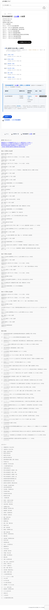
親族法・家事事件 (7, 529)
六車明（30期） (11, 54)
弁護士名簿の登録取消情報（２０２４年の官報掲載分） (12, 209)
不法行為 (5, 548)
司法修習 (5, 491)
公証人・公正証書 (7, 544)
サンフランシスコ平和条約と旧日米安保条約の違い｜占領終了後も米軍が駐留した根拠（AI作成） (23, 401)
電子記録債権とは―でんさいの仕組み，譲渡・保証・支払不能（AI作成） (18, 355)
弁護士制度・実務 (7, 504)
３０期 (30, 133)
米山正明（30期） (11, 68)
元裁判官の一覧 (8, 116)
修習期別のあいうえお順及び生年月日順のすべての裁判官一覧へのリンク (16, 143)
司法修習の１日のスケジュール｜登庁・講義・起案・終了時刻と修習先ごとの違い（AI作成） (22, 390)
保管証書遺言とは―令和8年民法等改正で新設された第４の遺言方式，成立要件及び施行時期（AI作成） (24, 431)
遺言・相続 (6, 527)
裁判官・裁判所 (7, 451)
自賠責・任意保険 (7, 512)
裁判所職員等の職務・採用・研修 (10, 459)
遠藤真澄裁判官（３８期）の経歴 (8, 231)
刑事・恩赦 (6, 532)
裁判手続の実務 (7, 457)
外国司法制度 (6, 468)
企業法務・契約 (7, 550)
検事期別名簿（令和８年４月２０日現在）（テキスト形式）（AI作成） (15, 156)
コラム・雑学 (6, 587)
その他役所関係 (7, 574)
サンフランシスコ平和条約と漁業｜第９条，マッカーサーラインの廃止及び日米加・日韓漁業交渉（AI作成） (25, 369)
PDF (36, 96)
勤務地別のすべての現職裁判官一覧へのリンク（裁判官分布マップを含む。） (17, 142)
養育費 (5, 521)
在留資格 (5, 542)
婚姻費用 (5, 518)
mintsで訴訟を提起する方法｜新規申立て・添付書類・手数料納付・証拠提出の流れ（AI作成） (20, 244)
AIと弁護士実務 (7, 582)
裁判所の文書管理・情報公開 (9, 482)
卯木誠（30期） (11, 59)
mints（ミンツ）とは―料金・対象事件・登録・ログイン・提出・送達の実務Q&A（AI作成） (19, 266)
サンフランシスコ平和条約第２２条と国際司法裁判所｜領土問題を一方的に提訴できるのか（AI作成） (24, 383)
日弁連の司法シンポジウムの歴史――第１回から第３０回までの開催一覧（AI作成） (20, 412)
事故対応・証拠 (7, 514)
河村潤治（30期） (11, 77)
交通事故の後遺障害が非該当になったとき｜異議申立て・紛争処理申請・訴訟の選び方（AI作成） (23, 404)
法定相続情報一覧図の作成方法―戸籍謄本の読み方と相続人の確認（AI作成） (19, 397)
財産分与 (5, 525)
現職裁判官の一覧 (7, 447)
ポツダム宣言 (6, 591)
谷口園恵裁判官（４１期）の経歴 (8, 196)
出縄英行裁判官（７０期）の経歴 (8, 173)
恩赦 (4, 535)
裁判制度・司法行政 (8, 463)
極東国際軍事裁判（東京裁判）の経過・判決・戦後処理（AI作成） (17, 376)
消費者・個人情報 (7, 555)
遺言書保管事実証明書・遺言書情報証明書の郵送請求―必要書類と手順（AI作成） (20, 333)
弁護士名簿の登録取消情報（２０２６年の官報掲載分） (12, 183)
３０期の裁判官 (7, 119)
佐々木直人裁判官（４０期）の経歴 (8, 269)
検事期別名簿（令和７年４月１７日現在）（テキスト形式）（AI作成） (15, 163)
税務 (4, 557)
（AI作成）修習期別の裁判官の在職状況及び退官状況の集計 (13, 146)
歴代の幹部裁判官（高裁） (9, 472)
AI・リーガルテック (8, 576)
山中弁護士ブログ (6, 1)
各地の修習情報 (7, 487)
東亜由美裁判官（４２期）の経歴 (8, 166)
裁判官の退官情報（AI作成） (7, 153)
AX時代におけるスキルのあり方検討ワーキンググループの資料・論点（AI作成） (20, 419)
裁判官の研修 (6, 453)
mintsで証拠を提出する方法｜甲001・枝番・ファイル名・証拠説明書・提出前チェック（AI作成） (21, 225)
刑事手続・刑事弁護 (8, 533)
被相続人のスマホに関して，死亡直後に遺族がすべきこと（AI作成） (17, 362)
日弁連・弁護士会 (7, 501)
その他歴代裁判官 (7, 465)
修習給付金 (6, 495)
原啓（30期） (10, 72)
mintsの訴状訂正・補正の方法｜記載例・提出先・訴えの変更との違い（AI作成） (17, 192)
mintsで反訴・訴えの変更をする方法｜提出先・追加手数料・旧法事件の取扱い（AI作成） (22, 415)
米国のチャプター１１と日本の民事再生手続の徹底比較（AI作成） (17, 337)
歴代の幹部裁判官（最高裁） (9, 470)
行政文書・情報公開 (8, 569)
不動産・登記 (6, 552)
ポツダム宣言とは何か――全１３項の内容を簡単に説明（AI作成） (14, 215)
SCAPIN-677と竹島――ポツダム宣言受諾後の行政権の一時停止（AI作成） (19, 394)
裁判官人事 (6, 455)
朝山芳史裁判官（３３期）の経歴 (8, 238)
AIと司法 (5, 580)
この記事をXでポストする (24, 42)
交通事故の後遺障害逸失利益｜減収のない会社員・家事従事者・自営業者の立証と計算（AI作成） (23, 379)
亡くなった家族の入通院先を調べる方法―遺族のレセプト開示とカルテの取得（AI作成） (21, 344)
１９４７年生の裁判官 (16, 119)
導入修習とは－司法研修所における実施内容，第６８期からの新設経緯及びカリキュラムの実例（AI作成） (25, 434)
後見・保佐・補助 (7, 523)
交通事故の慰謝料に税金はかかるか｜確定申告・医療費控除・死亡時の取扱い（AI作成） (21, 408)
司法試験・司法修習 (8, 485)
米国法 (5, 593)
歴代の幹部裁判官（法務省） (9, 476)
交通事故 (5, 506)
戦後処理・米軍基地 (8, 588)
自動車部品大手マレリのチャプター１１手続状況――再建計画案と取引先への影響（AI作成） (20, 169)
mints (5, 578)
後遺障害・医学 (7, 510)
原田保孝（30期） (11, 63)
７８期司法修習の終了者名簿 (7, 222)
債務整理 (5, 546)
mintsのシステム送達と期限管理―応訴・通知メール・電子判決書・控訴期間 (16, 235)
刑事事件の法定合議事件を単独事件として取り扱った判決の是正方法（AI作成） (17, 279)
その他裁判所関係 (7, 597)
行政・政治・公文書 (8, 561)
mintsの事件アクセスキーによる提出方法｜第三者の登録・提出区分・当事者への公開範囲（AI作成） (24, 358)
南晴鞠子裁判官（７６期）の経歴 (8, 160)
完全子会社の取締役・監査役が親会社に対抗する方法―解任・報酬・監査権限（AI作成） (21, 365)
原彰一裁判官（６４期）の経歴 (7, 202)
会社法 (5, 540)
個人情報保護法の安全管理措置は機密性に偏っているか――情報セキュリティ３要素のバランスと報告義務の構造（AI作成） (25, 427)
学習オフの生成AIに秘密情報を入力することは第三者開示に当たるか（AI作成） (17, 228)
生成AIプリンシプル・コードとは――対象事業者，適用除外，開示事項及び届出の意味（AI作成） (20, 248)
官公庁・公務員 (7, 565)
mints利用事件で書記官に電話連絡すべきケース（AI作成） (15, 351)
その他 (5, 595)
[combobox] (23, 7)
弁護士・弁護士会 (7, 500)
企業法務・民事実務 (8, 538)
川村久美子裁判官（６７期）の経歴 (8, 176)
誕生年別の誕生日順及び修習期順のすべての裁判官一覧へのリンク (14, 145)
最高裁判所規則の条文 (8, 480)
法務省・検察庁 (7, 571)
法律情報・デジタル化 (8, 584)
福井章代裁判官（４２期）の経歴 (8, 186)
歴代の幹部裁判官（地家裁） (9, 474)
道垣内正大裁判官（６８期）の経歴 (8, 179)
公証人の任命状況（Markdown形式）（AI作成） (11, 199)
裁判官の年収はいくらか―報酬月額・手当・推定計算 (12, 212)
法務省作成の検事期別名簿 (6, 218)
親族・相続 (6, 517)
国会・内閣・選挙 (7, 567)
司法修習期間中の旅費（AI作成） (10, 422)
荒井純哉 (18, 105)
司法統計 (5, 461)
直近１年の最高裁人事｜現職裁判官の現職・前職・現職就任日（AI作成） (16, 205)
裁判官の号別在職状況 (5, 189)
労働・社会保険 (7, 559)
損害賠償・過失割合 (8, 508)
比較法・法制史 (7, 563)
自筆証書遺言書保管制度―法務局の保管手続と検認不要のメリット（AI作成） (19, 438)
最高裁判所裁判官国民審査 (9, 478)
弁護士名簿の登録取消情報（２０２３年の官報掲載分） (12, 241)
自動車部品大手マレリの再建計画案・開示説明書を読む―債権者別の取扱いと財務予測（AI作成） (23, 340)
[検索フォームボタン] (44, 8)
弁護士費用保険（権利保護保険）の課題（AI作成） (14, 347)
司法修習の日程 (7, 493)
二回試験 (5, 497)
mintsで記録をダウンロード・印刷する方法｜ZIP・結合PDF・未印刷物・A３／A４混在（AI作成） (23, 372)
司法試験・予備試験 (8, 489)
